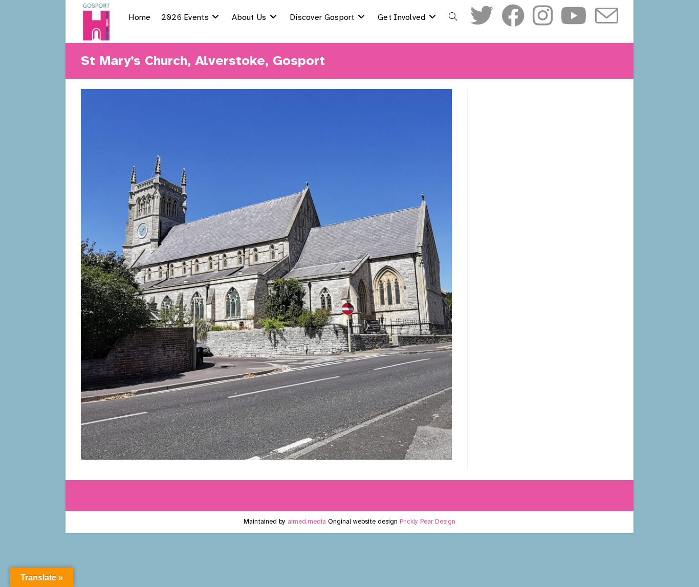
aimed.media (307, 521)
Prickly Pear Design (427, 521)
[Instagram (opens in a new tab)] (543, 16)
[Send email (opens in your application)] (606, 17)
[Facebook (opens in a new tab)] (513, 16)
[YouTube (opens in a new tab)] (574, 16)
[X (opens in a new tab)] (481, 16)
